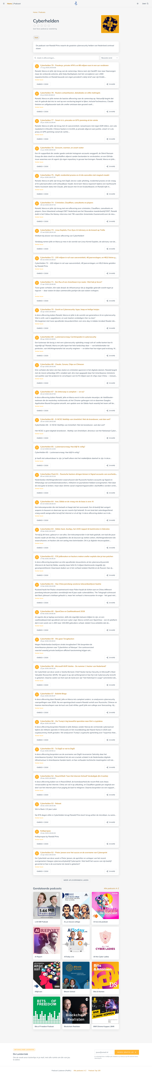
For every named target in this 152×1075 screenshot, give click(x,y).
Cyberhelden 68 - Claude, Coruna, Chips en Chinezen (62, 364)
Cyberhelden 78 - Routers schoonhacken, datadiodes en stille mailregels (70, 93)
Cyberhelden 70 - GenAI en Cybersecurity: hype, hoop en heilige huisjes (69, 309)
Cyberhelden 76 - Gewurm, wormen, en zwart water (62, 147)
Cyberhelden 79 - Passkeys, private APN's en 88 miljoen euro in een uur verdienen (74, 65)
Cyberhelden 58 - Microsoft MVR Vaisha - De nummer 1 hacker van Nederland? (73, 666)
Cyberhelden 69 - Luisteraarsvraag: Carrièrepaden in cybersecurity (68, 337)
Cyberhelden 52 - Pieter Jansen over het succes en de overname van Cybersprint (73, 852)
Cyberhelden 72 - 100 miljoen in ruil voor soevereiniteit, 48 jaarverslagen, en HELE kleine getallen (80, 257)
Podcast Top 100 (94, 1071)
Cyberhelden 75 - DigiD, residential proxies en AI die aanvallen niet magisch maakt (74, 175)
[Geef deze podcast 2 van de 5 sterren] (38, 25)
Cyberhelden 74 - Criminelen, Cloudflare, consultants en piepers (66, 202)
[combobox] (109, 58)
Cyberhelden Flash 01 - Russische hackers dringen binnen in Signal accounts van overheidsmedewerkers (83, 474)
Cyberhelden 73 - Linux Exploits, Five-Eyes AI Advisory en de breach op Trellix (72, 230)
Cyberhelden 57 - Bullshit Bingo (53, 693)
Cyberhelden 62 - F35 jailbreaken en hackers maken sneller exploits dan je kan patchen (76, 556)
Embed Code (42, 84)
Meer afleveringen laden (76, 880)
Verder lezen (39, 80)
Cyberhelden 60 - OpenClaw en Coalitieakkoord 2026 (62, 611)
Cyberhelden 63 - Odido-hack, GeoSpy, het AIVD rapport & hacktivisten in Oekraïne (75, 529)
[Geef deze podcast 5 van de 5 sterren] (48, 25)
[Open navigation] (4, 4)
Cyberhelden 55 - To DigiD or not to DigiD (57, 748)
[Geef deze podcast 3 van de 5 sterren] (41, 25)
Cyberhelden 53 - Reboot (50, 803)
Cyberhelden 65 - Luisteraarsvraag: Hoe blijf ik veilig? (62, 447)
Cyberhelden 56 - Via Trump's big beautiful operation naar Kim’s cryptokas (71, 721)
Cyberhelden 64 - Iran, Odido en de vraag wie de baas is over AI (67, 501)
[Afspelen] (37, 66)
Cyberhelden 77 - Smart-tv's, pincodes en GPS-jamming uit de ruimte (69, 120)
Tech (36, 38)
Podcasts (42, 12)
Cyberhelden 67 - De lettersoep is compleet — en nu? (62, 392)
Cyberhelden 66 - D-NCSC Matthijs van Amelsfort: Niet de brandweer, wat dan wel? (75, 419)
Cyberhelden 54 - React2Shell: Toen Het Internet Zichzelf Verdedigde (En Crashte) (74, 776)
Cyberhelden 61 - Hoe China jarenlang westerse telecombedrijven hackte (70, 584)
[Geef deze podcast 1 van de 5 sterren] (34, 25)
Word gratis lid (125, 1052)
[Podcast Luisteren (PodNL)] (76, 4)
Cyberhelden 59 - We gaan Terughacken (57, 639)
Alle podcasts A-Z (111, 888)
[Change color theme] (138, 4)
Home (9, 3)
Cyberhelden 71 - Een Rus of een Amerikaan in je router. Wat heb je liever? (71, 282)
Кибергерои (45, 831)
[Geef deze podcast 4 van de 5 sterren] (45, 25)
